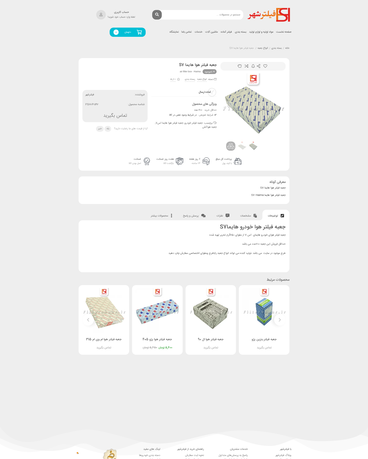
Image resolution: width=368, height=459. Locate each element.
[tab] (275, 215)
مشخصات (246, 216)
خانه (287, 48)
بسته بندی (240, 32)
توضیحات (273, 216)
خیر (100, 129)
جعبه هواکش (209, 127)
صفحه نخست (283, 32)
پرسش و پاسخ (191, 216)
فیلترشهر (89, 94)
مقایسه (246, 66)
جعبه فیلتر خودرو (194, 123)
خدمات (198, 32)
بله (108, 129)
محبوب (265, 66)
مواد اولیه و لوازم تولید (261, 32)
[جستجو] (157, 15)
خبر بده (253, 66)
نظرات (220, 216)
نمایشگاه (174, 32)
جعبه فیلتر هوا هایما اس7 (169, 123)
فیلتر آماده (226, 32)
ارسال (258, 66)
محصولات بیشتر (160, 216)
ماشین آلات (211, 32)
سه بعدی (240, 66)
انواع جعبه (263, 48)
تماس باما (187, 32)
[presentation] (228, 106)
